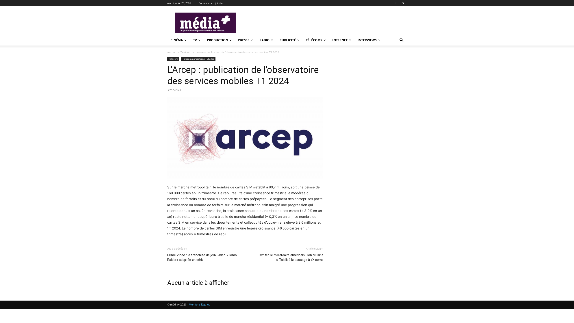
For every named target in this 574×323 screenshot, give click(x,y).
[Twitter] (403, 3)
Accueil (171, 52)
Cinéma (176, 40)
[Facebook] (396, 3)
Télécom (185, 52)
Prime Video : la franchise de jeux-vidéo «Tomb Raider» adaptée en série (202, 257)
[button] (401, 40)
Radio (264, 40)
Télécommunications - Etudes (198, 58)
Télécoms (314, 40)
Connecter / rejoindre (211, 3)
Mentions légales (199, 304)
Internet (340, 40)
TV (195, 40)
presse (243, 40)
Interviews (367, 40)
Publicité (288, 40)
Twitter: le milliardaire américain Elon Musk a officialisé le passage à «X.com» (290, 257)
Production (217, 40)
